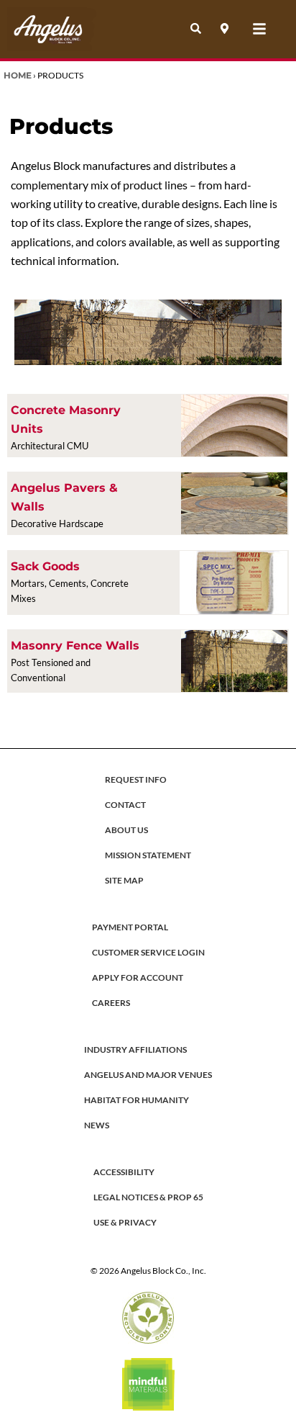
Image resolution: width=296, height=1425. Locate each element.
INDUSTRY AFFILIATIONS (135, 1049)
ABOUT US (126, 829)
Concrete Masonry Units (66, 419)
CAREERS (111, 1002)
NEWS (96, 1125)
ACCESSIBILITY (123, 1171)
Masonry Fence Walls (75, 645)
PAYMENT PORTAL (130, 927)
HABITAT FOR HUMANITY (136, 1099)
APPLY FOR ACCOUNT (137, 977)
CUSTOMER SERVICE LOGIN (148, 952)
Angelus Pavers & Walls (64, 497)
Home (18, 75)
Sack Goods (45, 566)
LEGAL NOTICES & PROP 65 (148, 1197)
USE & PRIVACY (125, 1222)
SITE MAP (124, 880)
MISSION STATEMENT (148, 855)
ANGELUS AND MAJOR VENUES (148, 1074)
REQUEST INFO (136, 779)
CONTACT (125, 804)
